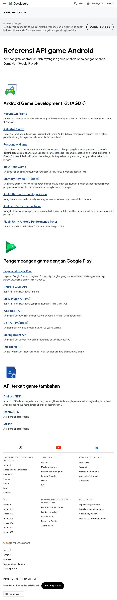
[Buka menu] (4, 3)
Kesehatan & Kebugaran (52, 471)
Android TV (84, 480)
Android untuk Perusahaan (15, 469)
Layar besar (84, 462)
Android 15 (8, 513)
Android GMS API (15, 287)
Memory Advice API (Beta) (21, 179)
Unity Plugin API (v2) (16, 299)
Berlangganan (53, 585)
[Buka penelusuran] (75, 3)
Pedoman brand (28, 579)
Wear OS (83, 467)
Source (6, 479)
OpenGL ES (11, 412)
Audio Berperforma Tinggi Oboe (25, 194)
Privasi (44, 480)
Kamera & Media (48, 476)
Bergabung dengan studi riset (92, 518)
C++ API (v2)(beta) (15, 323)
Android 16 (8, 509)
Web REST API (12, 311)
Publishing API (12, 347)
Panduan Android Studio (52, 507)
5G (42, 485)
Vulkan (7, 424)
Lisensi (15, 579)
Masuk (110, 3)
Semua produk (10, 568)
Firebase (7, 559)
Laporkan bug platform (89, 504)
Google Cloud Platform (14, 564)
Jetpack (57, 153)
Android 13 (8, 523)
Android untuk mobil (88, 476)
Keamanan (8, 474)
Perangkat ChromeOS (89, 471)
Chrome (7, 555)
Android (7, 465)
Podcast (7, 492)
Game (44, 462)
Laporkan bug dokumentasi (91, 509)
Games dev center (14, 12)
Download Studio (49, 521)
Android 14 (8, 518)
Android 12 (8, 527)
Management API (15, 335)
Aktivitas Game (13, 129)
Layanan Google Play (17, 271)
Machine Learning (49, 467)
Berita (6, 483)
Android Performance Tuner (22, 206)
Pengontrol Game (15, 144)
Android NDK (12, 396)
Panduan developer (50, 512)
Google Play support (88, 513)
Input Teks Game (14, 167)
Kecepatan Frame (15, 114)
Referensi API (47, 516)
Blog (5, 488)
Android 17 (8, 504)
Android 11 (8, 532)
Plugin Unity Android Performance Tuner (30, 222)
